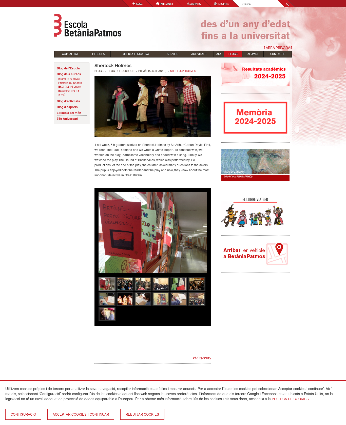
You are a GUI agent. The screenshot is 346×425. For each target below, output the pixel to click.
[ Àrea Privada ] (278, 48)
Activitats (198, 54)
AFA (218, 54)
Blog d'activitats (68, 101)
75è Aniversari (67, 118)
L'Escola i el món (69, 112)
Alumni (252, 54)
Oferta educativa (136, 54)
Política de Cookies (290, 398)
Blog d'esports (67, 107)
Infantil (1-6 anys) (69, 79)
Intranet (166, 4)
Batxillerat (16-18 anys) (68, 92)
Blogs (233, 54)
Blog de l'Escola (68, 68)
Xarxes (195, 4)
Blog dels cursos (69, 74)
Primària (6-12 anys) (71, 83)
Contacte (277, 54)
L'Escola (98, 54)
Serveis (172, 54)
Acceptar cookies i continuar (81, 414)
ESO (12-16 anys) (69, 86)
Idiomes (223, 4)
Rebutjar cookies (142, 414)
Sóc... (139, 4)
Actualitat (70, 54)
